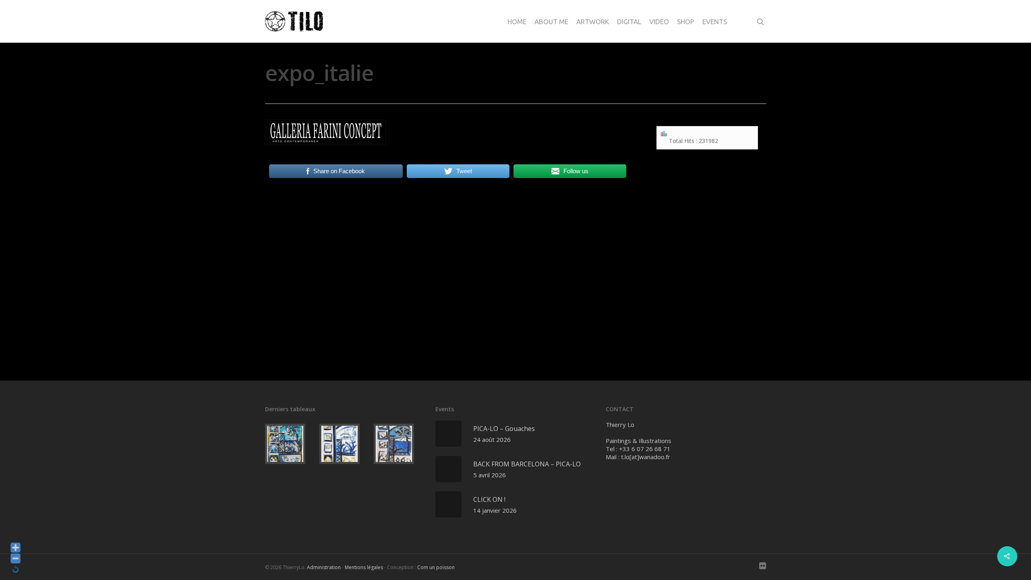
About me (551, 21)
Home (516, 21)
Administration (324, 567)
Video (659, 21)
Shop (685, 21)
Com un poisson (436, 567)
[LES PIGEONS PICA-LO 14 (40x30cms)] (290, 444)
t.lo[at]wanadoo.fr (645, 457)
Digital (629, 21)
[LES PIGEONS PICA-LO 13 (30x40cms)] (345, 444)
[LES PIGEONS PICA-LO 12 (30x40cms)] (399, 444)
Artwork (592, 21)
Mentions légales (364, 567)
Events (714, 21)
